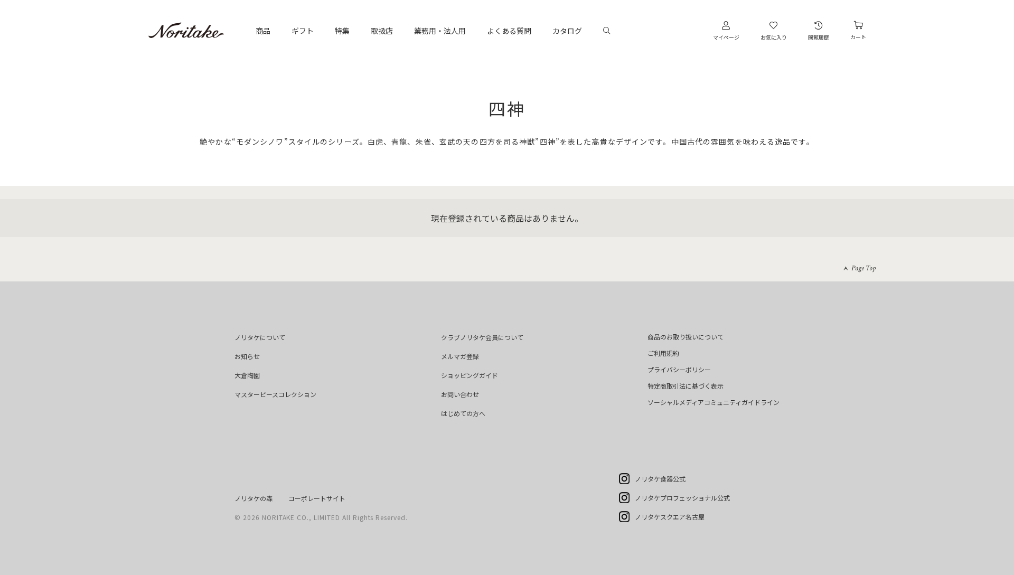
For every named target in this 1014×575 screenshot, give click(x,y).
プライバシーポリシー (679, 369)
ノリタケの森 (253, 498)
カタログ (567, 30)
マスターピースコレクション (275, 394)
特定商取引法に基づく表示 (685, 385)
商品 (263, 30)
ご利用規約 (663, 352)
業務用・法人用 (440, 30)
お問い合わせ (460, 394)
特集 (342, 30)
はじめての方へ (463, 413)
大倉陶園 (247, 375)
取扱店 (382, 30)
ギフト (303, 30)
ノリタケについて (259, 337)
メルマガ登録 (460, 356)
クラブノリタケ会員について (482, 337)
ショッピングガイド (469, 375)
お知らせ (247, 356)
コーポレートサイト (316, 498)
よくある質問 (509, 30)
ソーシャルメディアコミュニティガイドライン (713, 402)
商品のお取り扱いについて (685, 336)
